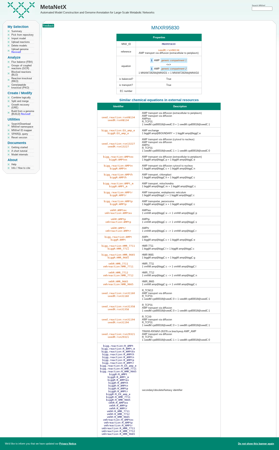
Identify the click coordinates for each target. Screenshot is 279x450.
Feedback (48, 25)
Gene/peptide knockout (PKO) (20, 86)
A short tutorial (19, 150)
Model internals (19, 154)
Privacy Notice (67, 443)
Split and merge (20, 101)
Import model (18, 38)
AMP (157, 60)
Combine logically (21, 97)
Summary (16, 31)
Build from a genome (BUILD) (22, 112)
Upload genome (19, 50)
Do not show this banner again (256, 443)
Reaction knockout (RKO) (21, 80)
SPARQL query (19, 133)
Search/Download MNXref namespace (22, 125)
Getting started (19, 147)
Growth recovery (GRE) (20, 106)
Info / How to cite (20, 168)
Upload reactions (20, 42)
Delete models (19, 45)
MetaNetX (53, 7)
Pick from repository (22, 34)
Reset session (19, 137)
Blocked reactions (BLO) (21, 73)
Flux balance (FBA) (22, 61)
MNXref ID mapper (21, 130)
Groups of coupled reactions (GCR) (21, 67)
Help (13, 164)
